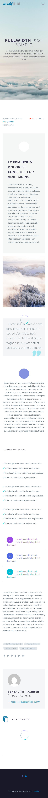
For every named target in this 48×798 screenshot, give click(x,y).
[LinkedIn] (19, 656)
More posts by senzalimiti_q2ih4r (25, 701)
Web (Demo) (8, 121)
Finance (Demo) (32, 644)
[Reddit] (23, 656)
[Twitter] (8, 656)
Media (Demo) (11, 648)
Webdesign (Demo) (28, 648)
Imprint (36, 791)
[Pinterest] (12, 656)
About (27, 7)
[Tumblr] (15, 656)
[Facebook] (4, 656)
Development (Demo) (13, 644)
